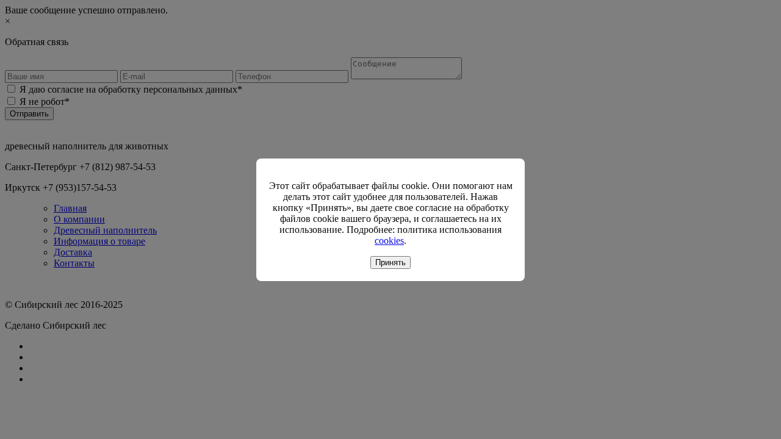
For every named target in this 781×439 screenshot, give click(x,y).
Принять (390, 262)
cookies (389, 240)
